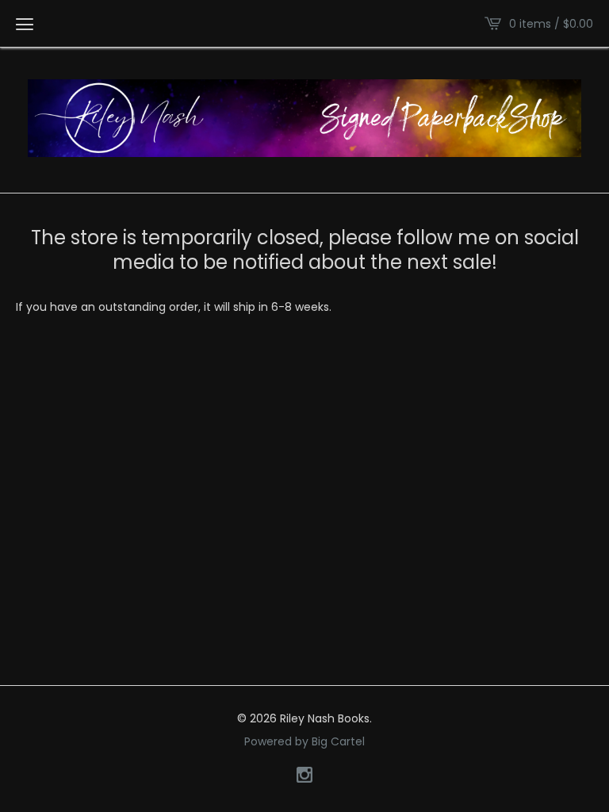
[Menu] (24, 23)
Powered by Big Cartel (304, 741)
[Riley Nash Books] (304, 118)
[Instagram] (304, 776)
